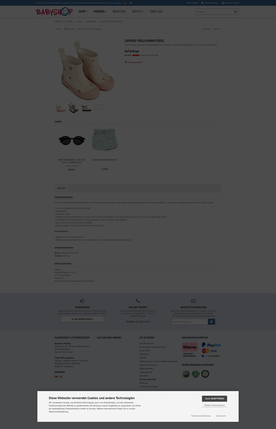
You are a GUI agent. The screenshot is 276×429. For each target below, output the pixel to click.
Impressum (221, 415)
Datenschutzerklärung (201, 415)
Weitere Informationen (214, 405)
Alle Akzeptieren (214, 399)
